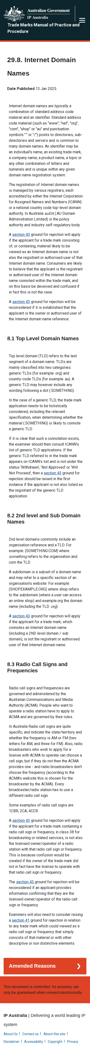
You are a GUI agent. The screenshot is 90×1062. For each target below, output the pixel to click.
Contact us (30, 1034)
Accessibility (33, 1042)
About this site (54, 1034)
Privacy (72, 1042)
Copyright (55, 1042)
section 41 (21, 920)
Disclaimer (11, 1042)
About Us (11, 1034)
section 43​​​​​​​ (21, 820)
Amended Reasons (32, 966)
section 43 (21, 234)
